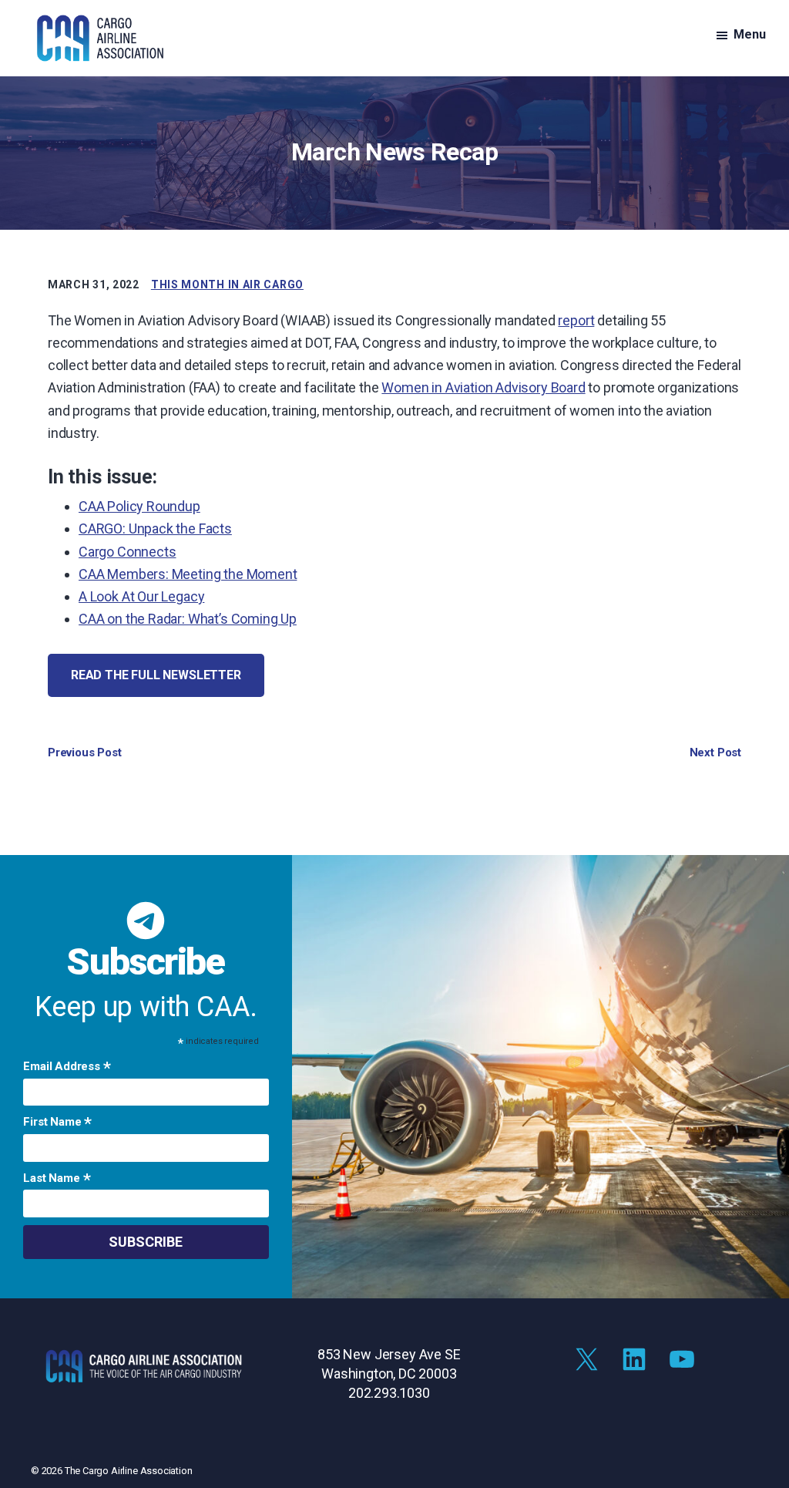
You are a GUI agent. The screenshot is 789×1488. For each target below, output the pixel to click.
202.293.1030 (389, 1393)
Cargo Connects (127, 552)
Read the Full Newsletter (156, 675)
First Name (57, 1123)
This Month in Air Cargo (227, 284)
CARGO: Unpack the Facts (155, 528)
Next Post (715, 752)
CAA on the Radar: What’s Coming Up (188, 619)
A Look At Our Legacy (141, 596)
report (576, 320)
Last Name (56, 1180)
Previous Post (85, 752)
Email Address (66, 1068)
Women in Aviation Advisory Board (483, 387)
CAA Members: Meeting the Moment (188, 574)
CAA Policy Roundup (139, 506)
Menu (750, 34)
